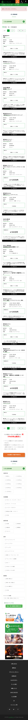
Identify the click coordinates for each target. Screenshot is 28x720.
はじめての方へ (14, 680)
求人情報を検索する (15, 606)
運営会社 (14, 667)
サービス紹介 (14, 684)
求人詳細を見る (14, 56)
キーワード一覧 (14, 704)
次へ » (23, 30)
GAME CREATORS (14, 692)
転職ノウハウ (14, 688)
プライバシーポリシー (14, 672)
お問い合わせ (14, 663)
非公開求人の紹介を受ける (14, 454)
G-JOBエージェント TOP (7, 4)
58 (19, 30)
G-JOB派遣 (14, 696)
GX (14, 700)
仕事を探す (14, 676)
